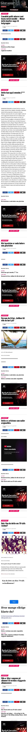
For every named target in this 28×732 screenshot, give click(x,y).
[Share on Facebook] (5, 30)
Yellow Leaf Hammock (8, 352)
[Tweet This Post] (11, 30)
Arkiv (4, 27)
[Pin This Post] (16, 30)
